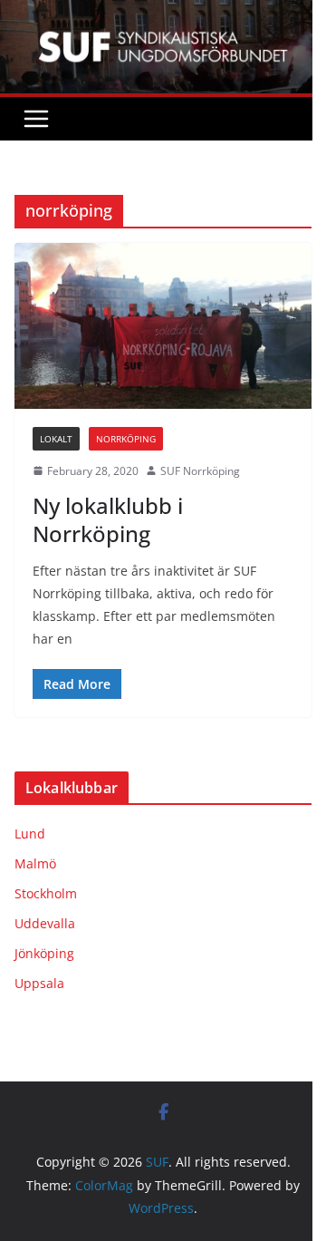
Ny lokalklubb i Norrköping (108, 519)
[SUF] (163, 13)
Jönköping (44, 953)
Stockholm (45, 893)
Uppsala (39, 983)
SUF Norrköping (200, 471)
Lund (29, 833)
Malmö (35, 863)
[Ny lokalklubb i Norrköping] (163, 325)
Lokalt (56, 438)
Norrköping (126, 438)
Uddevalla (44, 923)
